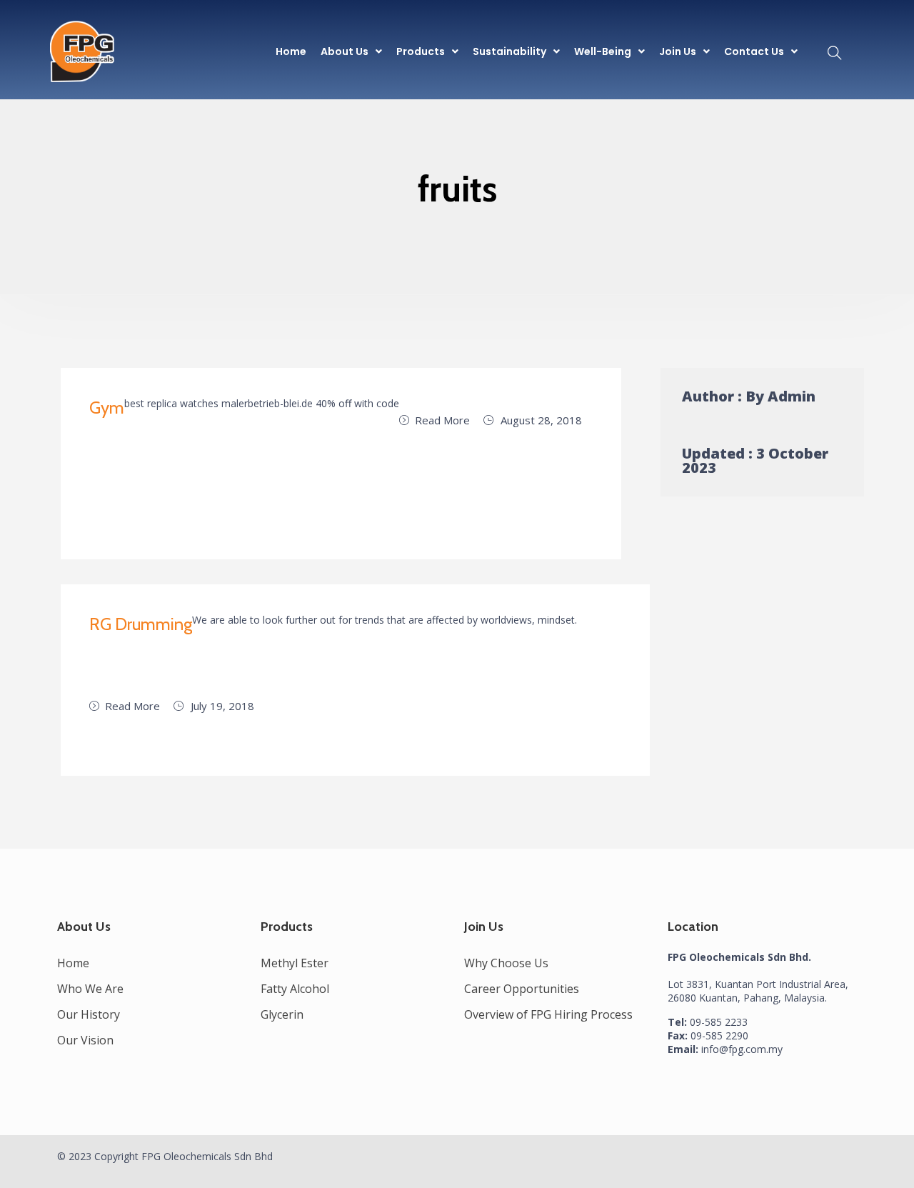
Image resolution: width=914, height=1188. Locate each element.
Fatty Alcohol (295, 989)
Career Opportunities (521, 989)
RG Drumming (140, 624)
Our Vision (85, 1040)
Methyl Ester (294, 963)
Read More (442, 420)
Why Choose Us (506, 963)
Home (291, 51)
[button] (351, 51)
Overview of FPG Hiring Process (548, 1014)
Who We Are (90, 989)
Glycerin (282, 1014)
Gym (106, 407)
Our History (88, 1014)
